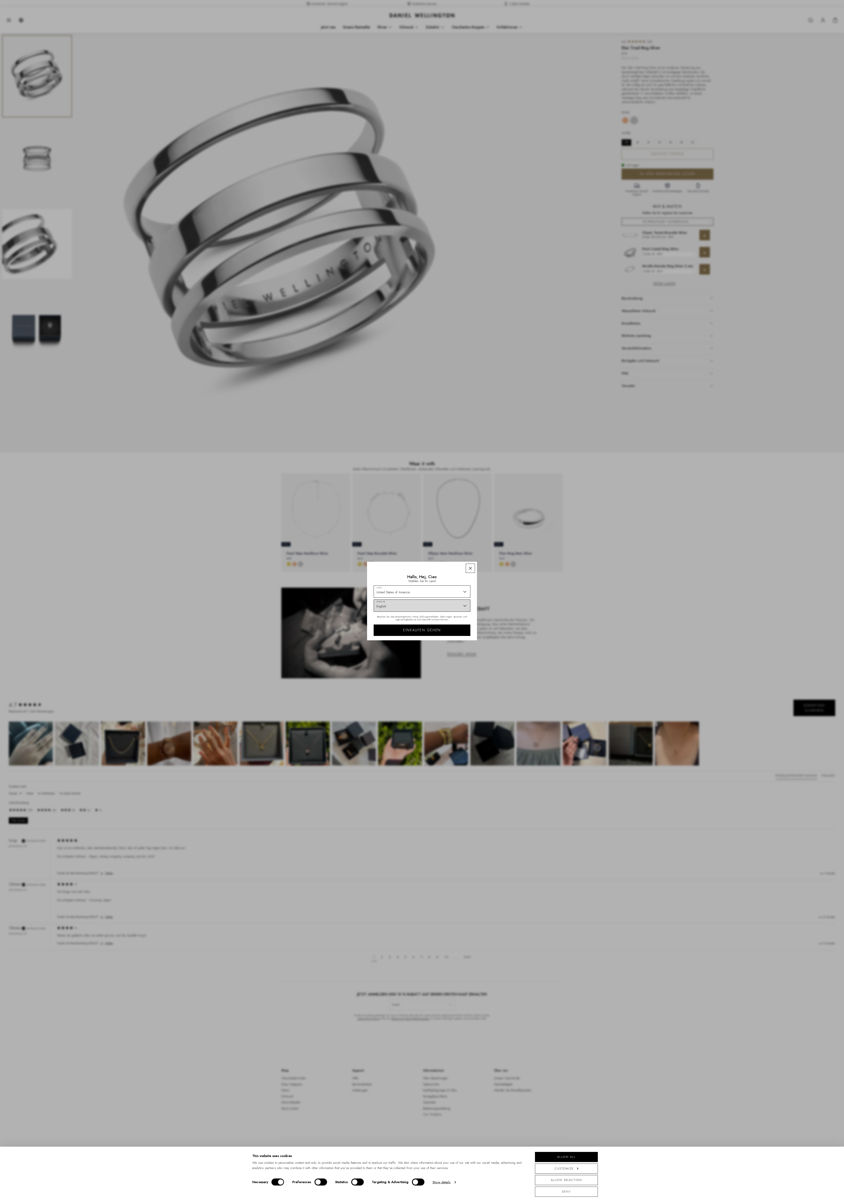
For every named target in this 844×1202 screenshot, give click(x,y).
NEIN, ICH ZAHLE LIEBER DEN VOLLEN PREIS (453, 655)
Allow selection (566, 1180)
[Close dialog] (498, 550)
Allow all (566, 1157)
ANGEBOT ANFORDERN (453, 641)
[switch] (321, 1182)
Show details (442, 1182)
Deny (566, 1191)
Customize (564, 1168)
